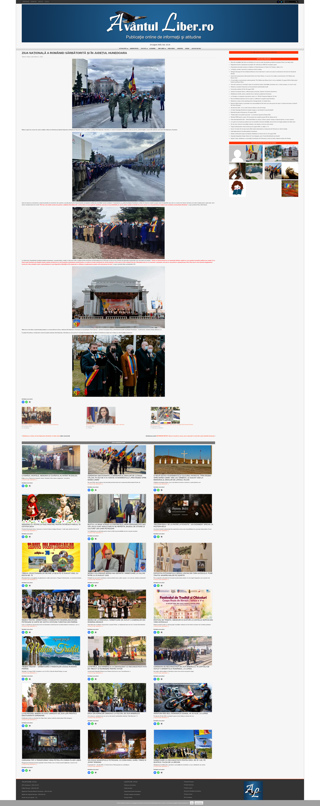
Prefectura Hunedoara (130, 785)
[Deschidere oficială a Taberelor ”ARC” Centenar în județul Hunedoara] (53, 415)
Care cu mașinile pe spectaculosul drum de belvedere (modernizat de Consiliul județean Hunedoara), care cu (50, 624)
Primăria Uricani (188, 794)
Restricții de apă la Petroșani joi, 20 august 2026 (243, 112)
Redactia (40, 1)
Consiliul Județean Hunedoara (132, 794)
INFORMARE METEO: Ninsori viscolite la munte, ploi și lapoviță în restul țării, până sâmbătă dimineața (185, 436)
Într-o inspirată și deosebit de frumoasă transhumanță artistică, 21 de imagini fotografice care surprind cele (182, 578)
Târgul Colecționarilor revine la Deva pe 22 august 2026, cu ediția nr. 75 (250, 126)
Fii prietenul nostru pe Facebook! (263, 52)
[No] (318, 803)
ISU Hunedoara (188, 797)
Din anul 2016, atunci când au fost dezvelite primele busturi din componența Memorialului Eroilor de (114, 482)
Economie (152, 48)
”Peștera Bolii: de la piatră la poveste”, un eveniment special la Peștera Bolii (250, 114)
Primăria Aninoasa (189, 784)
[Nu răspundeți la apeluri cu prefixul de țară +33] (237, 171)
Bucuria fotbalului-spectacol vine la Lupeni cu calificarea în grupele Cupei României (253, 98)
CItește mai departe (29, 479)
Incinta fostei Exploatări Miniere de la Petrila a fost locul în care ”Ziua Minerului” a (109, 671)
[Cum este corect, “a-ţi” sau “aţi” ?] (237, 153)
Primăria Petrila (128, 797)
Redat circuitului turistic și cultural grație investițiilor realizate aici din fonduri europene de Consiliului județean (182, 624)
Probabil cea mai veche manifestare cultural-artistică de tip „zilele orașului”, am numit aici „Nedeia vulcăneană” (117, 578)
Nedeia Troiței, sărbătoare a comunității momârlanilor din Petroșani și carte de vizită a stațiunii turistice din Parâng (261, 138)
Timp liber (161, 48)
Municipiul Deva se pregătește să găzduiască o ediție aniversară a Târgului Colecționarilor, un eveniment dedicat (51, 578)
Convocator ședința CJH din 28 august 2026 (242, 89)
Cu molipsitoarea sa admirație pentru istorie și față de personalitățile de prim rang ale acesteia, (113, 531)
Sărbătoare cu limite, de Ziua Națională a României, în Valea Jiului (41, 436)
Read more (199, 803)
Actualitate (122, 48)
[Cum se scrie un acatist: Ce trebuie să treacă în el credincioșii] (290, 171)
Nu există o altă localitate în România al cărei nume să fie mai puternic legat (174, 671)
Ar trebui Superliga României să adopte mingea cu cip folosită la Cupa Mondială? (252, 110)
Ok (192, 803)
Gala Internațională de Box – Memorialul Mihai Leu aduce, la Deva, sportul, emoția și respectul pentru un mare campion (262, 119)
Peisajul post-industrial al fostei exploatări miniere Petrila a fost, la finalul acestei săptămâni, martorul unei (49, 762)
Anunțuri (180, 48)
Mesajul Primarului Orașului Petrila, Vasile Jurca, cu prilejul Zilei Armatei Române (172, 424)
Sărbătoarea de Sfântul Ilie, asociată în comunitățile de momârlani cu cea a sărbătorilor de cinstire (179, 764)
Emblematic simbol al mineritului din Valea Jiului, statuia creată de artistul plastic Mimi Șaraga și (47, 718)
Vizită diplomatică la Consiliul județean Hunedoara (244, 131)
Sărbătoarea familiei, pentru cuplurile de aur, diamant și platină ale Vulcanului (251, 94)
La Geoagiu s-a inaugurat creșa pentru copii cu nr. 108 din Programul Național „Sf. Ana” (254, 96)
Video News (171, 48)
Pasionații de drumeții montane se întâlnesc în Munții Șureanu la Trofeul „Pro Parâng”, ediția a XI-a (257, 67)
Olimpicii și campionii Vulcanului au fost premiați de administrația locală (249, 86)
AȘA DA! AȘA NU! (196, 48)
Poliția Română (128, 788)
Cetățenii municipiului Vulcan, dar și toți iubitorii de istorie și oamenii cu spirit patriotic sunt (177, 482)
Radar (187, 48)
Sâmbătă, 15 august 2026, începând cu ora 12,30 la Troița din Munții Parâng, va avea (44, 671)
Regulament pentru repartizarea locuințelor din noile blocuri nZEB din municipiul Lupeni (254, 64)
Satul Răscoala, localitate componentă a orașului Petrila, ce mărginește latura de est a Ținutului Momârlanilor (116, 624)
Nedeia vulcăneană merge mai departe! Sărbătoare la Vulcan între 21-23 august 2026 (253, 133)
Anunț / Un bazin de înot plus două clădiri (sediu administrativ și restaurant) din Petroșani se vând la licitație (259, 129)
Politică (143, 48)
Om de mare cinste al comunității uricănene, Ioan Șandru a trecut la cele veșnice (252, 124)
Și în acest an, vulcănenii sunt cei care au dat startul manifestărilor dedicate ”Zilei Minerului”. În (113, 716)
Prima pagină (26, 1)
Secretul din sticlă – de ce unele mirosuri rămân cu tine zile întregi (248, 107)
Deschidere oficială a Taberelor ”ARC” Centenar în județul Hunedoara (40, 424)
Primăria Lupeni (188, 788)
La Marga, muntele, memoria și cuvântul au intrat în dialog (246, 69)
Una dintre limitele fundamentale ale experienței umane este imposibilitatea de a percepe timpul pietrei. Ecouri (183, 529)
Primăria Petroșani (189, 781)
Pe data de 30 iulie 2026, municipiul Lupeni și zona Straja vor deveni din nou (174, 716)
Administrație (134, 48)
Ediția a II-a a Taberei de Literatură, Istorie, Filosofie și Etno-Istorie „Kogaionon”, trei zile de (46, 478)
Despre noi (33, 1)
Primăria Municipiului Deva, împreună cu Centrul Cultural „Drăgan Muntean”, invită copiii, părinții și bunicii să (50, 529)
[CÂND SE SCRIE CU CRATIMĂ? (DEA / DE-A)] (237, 188)
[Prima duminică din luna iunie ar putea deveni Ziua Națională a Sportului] (117, 415)
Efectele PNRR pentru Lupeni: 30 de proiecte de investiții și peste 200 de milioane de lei (254, 117)
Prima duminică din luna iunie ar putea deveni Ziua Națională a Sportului (105, 424)
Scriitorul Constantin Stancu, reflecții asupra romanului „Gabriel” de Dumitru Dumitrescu (254, 91)
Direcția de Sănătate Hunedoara (192, 791)
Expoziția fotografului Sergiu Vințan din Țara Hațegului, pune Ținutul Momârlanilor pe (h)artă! (255, 136)
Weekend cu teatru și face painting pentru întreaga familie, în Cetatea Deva (250, 101)
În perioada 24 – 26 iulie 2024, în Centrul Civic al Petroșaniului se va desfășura (108, 764)
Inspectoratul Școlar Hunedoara (132, 791)
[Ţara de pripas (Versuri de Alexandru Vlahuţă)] (290, 188)
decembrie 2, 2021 (37, 57)
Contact (47, 1)
